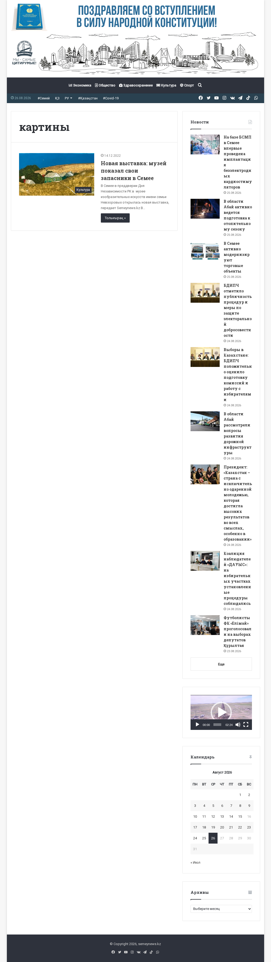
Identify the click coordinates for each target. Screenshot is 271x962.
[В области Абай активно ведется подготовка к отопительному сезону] (205, 209)
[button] (221, 712)
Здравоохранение (138, 85)
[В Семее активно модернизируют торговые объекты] (205, 251)
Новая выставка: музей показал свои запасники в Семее (133, 170)
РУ (67, 98)
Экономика (81, 85)
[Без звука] (238, 724)
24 (195, 838)
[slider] (218, 724)
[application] (221, 712)
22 (240, 827)
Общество (106, 85)
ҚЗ (57, 98)
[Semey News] (135, 54)
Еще (221, 664)
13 (222, 816)
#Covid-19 (111, 98)
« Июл (195, 862)
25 (204, 838)
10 (195, 816)
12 (213, 816)
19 (213, 827)
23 (249, 827)
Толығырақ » (115, 218)
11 (204, 816)
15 (240, 816)
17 (195, 827)
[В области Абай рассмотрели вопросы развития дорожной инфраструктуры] (205, 421)
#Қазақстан (88, 98)
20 (222, 827)
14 (231, 816)
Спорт (188, 85)
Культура (168, 85)
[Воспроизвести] (197, 724)
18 (204, 827)
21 (231, 827)
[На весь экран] (246, 724)
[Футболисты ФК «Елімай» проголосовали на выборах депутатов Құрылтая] (205, 625)
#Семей (44, 98)
